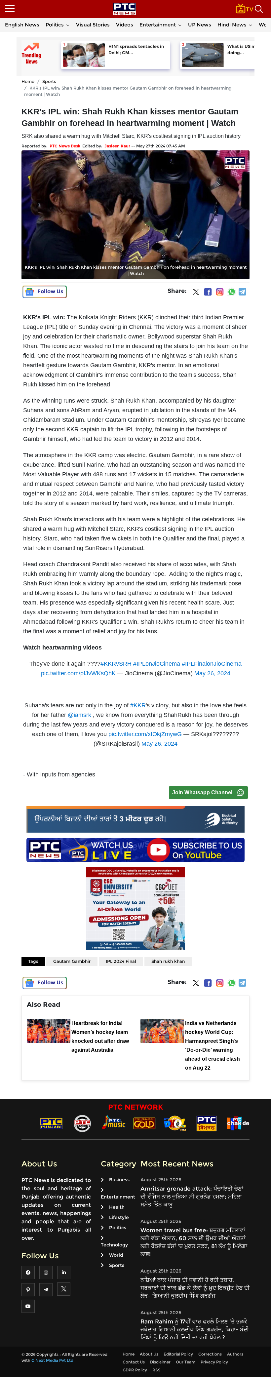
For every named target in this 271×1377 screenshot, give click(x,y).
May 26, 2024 (212, 673)
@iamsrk (79, 715)
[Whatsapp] (232, 292)
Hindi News (232, 24)
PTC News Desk (65, 145)
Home (27, 81)
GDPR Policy (135, 1369)
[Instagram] (220, 292)
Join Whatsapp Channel (202, 792)
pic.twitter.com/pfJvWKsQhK (78, 673)
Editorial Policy (178, 1354)
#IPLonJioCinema (156, 663)
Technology (114, 1245)
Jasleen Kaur (117, 145)
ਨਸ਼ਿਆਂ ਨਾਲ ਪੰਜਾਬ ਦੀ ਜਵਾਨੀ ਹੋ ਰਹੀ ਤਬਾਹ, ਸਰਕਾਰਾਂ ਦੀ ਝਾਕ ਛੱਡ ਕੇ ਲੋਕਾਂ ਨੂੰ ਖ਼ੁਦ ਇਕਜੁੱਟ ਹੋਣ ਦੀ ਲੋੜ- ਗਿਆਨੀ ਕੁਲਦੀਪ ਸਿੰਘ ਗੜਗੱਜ (195, 1288)
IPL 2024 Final (121, 961)
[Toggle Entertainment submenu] (180, 25)
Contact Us (134, 1361)
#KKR (138, 705)
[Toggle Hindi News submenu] (250, 25)
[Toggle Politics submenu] (68, 25)
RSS (156, 1369)
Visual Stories (93, 24)
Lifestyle (119, 1217)
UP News (199, 24)
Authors (235, 1354)
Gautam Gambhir (72, 961)
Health (117, 1207)
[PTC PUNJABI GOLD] (144, 1123)
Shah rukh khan (168, 961)
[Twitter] (196, 293)
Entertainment (157, 24)
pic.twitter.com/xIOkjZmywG (145, 734)
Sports (49, 81)
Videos (124, 24)
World (116, 1255)
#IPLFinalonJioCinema (212, 663)
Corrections (210, 1354)
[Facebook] (208, 292)
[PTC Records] (82, 1123)
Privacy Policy (214, 1361)
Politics (55, 24)
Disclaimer (160, 1361)
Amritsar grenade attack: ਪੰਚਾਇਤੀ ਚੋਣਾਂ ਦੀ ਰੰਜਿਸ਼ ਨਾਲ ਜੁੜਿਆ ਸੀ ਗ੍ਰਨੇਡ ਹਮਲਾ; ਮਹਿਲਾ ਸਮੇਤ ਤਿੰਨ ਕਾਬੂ (191, 1196)
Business (119, 1180)
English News (22, 24)
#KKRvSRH (116, 663)
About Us (149, 1354)
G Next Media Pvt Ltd (52, 1360)
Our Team (185, 1361)
